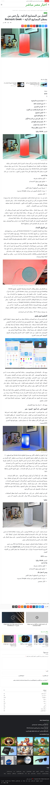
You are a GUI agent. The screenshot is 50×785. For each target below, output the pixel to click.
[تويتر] (43, 26)
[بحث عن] (48, 5)
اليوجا (34, 771)
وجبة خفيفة (9, 773)
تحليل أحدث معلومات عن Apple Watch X (26, 644)
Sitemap (13, 780)
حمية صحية (39, 773)
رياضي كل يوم (33, 773)
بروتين (24, 771)
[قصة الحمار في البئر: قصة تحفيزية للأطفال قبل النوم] (9, 741)
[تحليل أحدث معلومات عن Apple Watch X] (25, 639)
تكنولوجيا (41, 10)
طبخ (29, 773)
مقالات (44, 706)
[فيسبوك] (46, 26)
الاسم (47, 671)
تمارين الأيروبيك (18, 771)
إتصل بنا (2, 780)
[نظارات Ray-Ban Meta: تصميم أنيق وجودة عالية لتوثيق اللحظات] (43, 84)
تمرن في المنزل (9, 771)
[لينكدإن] (40, 26)
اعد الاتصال (42, 771)
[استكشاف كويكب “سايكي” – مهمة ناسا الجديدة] (41, 639)
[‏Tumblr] (37, 26)
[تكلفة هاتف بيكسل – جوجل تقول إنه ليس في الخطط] (9, 639)
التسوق (37, 771)
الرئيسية (44, 10)
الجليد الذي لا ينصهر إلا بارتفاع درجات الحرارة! (10, 83)
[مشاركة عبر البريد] (16, 607)
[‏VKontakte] (28, 26)
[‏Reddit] (31, 26)
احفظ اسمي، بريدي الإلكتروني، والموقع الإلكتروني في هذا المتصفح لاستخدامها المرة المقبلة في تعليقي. (30, 680)
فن (45, 705)
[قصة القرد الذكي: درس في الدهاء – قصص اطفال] (41, 750)
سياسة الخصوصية (8, 780)
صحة (45, 703)
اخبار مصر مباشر (29, 778)
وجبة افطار (14, 773)
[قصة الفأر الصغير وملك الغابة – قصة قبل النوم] (41, 741)
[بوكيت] (22, 26)
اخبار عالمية (43, 693)
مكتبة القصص (43, 710)
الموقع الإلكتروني (21, 675)
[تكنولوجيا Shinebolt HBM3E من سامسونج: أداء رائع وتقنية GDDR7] (9, 750)
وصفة (5, 773)
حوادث (44, 699)
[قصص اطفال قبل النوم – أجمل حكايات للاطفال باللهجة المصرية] (25, 750)
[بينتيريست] (34, 26)
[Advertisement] (25, 68)
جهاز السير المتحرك (45, 773)
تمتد (14, 771)
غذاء (25, 773)
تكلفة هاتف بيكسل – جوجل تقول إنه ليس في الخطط (9, 644)
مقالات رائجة (43, 708)
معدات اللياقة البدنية (20, 773)
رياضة (44, 701)
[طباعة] (13, 607)
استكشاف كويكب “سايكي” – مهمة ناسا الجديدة (41, 644)
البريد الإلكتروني (45, 675)
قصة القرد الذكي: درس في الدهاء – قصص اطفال (35, 1)
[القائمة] (1, 5)
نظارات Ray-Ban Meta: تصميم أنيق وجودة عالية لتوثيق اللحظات (33, 83)
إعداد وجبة (46, 771)
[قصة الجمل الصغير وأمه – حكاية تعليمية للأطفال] (25, 741)
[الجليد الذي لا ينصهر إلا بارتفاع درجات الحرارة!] (20, 84)
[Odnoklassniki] (25, 26)
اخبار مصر (44, 695)
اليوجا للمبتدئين (29, 771)
